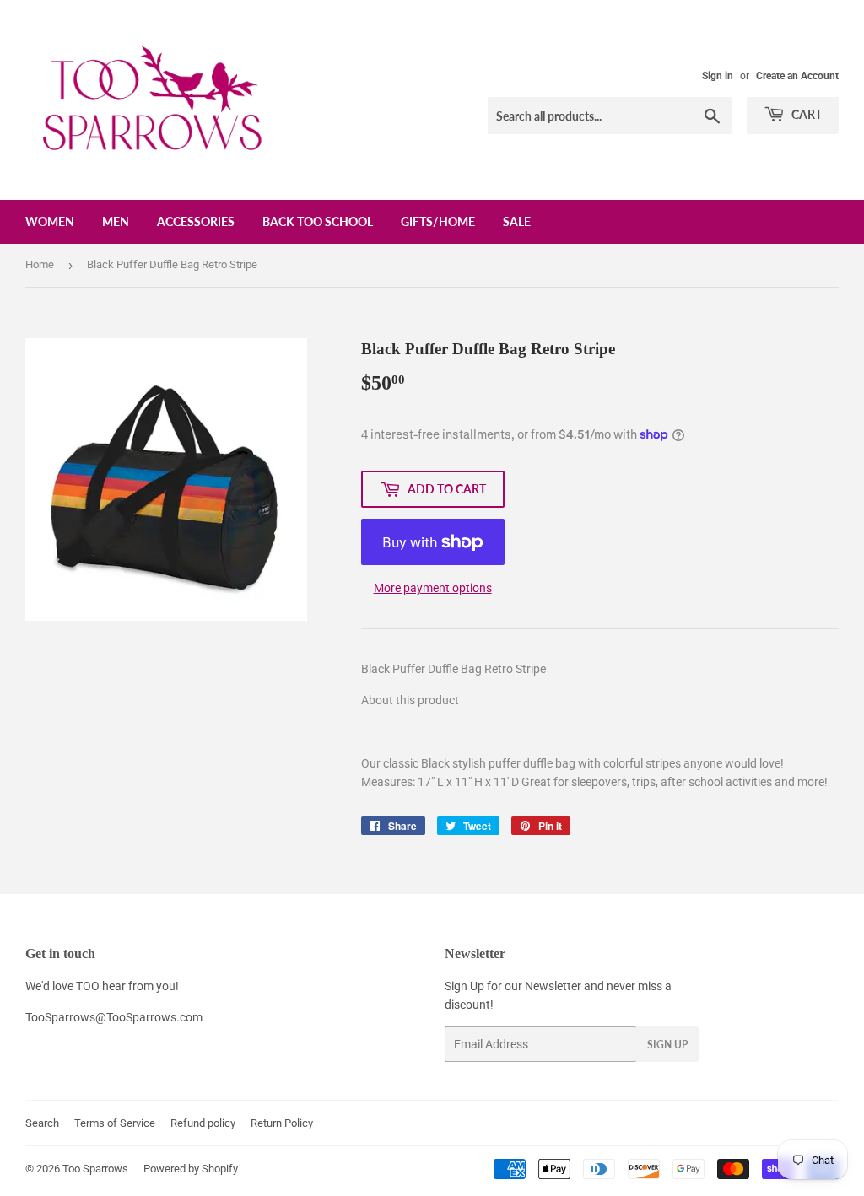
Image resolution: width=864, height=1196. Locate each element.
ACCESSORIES (196, 221)
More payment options (433, 588)
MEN (115, 221)
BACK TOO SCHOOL (317, 221)
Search (42, 1123)
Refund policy (202, 1123)
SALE (517, 221)
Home (39, 264)
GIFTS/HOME (438, 221)
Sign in (717, 76)
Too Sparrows (95, 1168)
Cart (805, 114)
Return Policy (282, 1123)
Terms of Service (114, 1123)
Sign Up (667, 1044)
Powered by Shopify (190, 1168)
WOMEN (49, 221)
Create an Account (797, 76)
